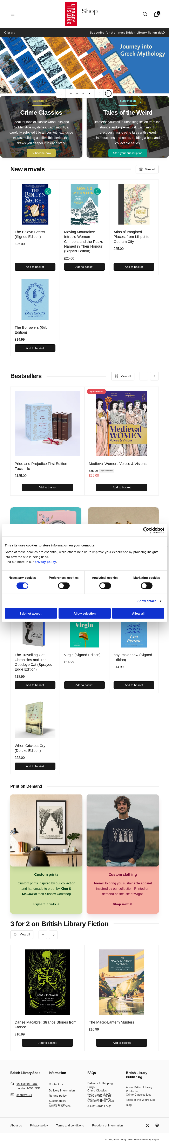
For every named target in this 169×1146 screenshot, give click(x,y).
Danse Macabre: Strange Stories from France (45, 1024)
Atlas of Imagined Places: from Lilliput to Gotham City (131, 237)
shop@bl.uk (24, 1094)
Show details (146, 601)
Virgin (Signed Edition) (82, 655)
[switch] (64, 585)
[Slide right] (163, 32)
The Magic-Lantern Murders (111, 1022)
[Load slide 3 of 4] (83, 93)
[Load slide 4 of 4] (89, 93)
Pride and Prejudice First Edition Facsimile (41, 466)
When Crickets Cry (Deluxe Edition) (30, 748)
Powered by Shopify (149, 1139)
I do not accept (30, 613)
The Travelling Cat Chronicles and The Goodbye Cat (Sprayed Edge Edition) (33, 662)
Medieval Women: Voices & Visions (118, 464)
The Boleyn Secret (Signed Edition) (30, 234)
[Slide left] (5, 32)
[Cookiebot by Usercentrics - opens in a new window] (146, 530)
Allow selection (85, 613)
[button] (12, 14)
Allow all (138, 613)
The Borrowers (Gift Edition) (31, 329)
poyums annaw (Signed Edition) (133, 657)
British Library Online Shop (126, 1139)
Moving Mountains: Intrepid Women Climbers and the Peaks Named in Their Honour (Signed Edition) (83, 241)
